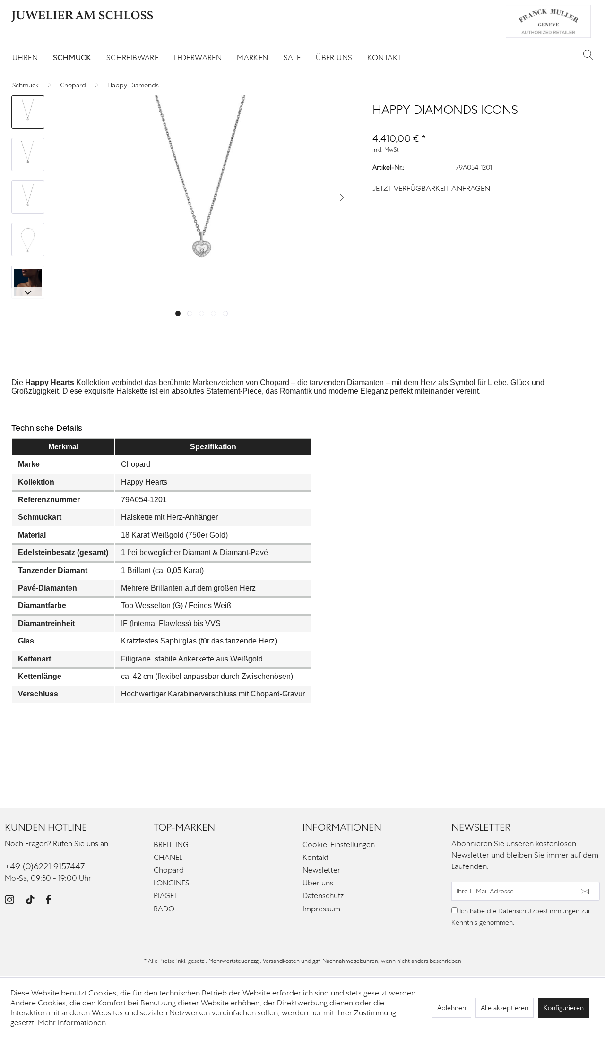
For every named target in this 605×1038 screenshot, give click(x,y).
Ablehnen (451, 1008)
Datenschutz (323, 896)
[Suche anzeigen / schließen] (588, 54)
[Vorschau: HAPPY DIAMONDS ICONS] (27, 112)
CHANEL (168, 857)
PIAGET (166, 896)
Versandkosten (281, 961)
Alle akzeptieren (504, 1008)
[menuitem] (25, 57)
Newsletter (321, 870)
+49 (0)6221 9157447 (45, 866)
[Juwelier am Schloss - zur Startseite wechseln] (82, 16)
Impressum (321, 909)
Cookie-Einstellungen (338, 844)
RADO (164, 909)
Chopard (169, 870)
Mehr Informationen (72, 1023)
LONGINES (172, 883)
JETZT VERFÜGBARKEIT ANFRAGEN (431, 188)
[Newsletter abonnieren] (585, 891)
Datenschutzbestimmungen (538, 911)
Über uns (317, 883)
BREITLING (171, 844)
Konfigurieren (564, 1008)
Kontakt (315, 857)
